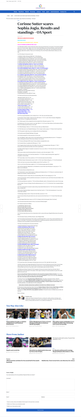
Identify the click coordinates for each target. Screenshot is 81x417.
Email (7, 397)
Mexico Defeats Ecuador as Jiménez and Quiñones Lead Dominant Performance (16, 323)
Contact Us (63, 11)
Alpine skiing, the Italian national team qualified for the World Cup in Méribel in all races (37, 284)
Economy (32, 11)
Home (15, 11)
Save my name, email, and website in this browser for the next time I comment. (23, 401)
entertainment (55, 11)
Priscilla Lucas (16, 352)
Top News (21, 11)
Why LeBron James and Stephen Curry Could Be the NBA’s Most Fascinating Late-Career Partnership (63, 323)
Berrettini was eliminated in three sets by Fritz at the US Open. (40, 350)
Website (43, 397)
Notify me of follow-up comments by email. (16, 404)
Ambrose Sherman (16, 326)
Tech (43, 11)
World (27, 11)
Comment (8, 378)
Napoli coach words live (12, 350)
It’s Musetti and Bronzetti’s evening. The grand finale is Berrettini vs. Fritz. (63, 350)
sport (47, 11)
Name (7, 392)
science (39, 11)
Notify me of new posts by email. (14, 406)
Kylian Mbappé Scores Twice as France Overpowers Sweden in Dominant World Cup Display (40, 323)
